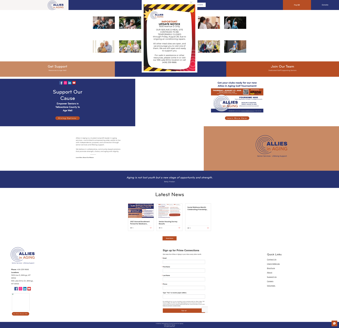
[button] (191, 2)
